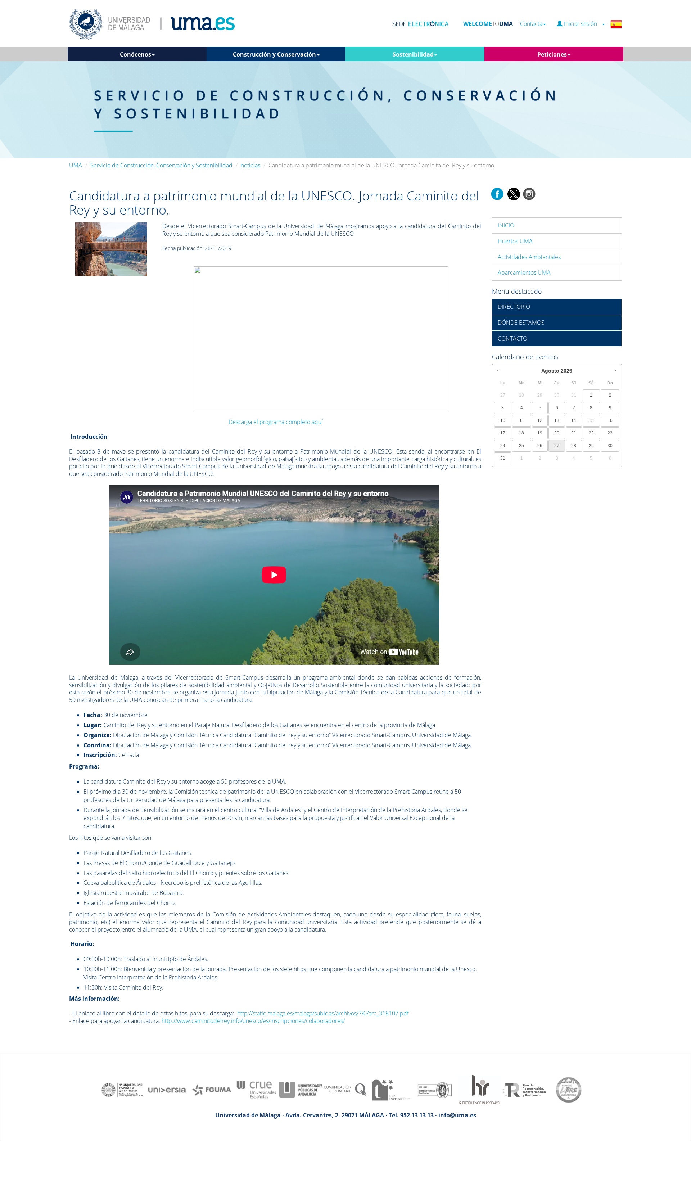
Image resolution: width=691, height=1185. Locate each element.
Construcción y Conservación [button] (274, 54)
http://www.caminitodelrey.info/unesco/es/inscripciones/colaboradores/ (253, 1021)
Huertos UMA (515, 241)
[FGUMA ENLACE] (211, 1089)
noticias (250, 165)
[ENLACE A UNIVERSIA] (167, 1089)
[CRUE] (256, 1089)
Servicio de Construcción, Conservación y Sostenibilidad (161, 165)
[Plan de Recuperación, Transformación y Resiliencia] (524, 1089)
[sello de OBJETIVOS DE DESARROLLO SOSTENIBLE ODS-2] (122, 1089)
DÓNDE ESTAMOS (521, 322)
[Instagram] (529, 193)
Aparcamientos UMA (524, 272)
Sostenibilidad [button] (413, 54)
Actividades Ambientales (529, 257)
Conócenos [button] (135, 54)
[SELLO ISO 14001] (434, 1089)
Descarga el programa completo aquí (276, 422)
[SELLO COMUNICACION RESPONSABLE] (345, 1089)
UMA (75, 165)
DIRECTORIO (514, 307)
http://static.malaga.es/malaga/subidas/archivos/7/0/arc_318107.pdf (323, 1013)
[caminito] (111, 249)
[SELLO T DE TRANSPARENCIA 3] (390, 1089)
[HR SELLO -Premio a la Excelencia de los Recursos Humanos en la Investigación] (479, 1089)
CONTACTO (512, 338)
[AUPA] (300, 1089)
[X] (513, 193)
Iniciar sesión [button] (582, 24)
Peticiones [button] (552, 54)
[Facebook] (497, 193)
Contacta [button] (531, 24)
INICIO (506, 225)
